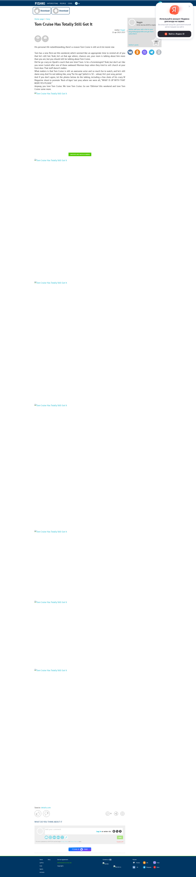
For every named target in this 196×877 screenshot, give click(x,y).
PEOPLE (63, 3)
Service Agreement (62, 859)
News (41, 859)
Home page (39, 19)
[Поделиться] (116, 814)
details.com (46, 807)
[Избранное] (122, 814)
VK (137, 867)
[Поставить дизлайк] (46, 813)
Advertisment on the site (64, 863)
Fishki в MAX (80, 849)
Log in (98, 831)
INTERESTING (52, 3)
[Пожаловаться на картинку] (61, 147)
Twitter (138, 863)
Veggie (139, 22)
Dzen (158, 867)
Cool (70, 3)
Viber (158, 863)
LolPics (42, 863)
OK (147, 863)
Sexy (48, 19)
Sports (41, 869)
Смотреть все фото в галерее (80, 154)
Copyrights (60, 866)
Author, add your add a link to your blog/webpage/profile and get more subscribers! (141, 31)
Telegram (148, 867)
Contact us (106, 859)
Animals (42, 872)
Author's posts (133, 45)
